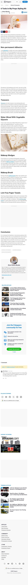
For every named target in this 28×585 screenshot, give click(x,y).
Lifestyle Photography (6, 252)
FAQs (2, 559)
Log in (14, 351)
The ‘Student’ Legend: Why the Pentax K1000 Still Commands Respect (17, 500)
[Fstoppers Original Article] (24, 12)
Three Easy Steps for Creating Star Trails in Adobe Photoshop (17, 303)
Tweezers (3, 103)
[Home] (7, 1)
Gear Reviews (4, 528)
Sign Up (25, 1)
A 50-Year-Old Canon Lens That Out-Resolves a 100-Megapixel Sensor (18, 488)
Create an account (10, 367)
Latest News (4, 526)
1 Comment (12, 12)
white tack (5, 50)
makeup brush (12, 175)
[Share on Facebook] (2, 32)
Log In (20, 1)
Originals (7, 5)
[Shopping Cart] (17, 1)
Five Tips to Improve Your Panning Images (18, 510)
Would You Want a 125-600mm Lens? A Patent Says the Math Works (18, 494)
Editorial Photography (15, 5)
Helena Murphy (6, 11)
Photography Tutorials (6, 546)
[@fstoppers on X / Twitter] (13, 397)
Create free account (14, 349)
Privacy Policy (10, 572)
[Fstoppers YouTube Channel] (6, 397)
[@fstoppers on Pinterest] (17, 397)
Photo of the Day (5, 537)
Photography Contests (6, 541)
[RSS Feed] (21, 397)
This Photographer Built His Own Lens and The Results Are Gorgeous (17, 299)
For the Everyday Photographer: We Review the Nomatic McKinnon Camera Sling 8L (17, 294)
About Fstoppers (5, 553)
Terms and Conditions (17, 572)
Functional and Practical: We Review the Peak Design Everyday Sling (18, 315)
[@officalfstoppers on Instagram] (2, 397)
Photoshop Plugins (5, 548)
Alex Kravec (5, 371)
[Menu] (1, 2)
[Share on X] (4, 32)
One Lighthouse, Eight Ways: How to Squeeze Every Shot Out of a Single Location (18, 506)
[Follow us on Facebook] (9, 397)
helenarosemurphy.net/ (6, 275)
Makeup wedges (10, 161)
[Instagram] (3, 277)
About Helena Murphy (14, 265)
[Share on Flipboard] (6, 32)
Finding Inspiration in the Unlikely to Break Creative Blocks (18, 309)
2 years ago (10, 371)
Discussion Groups (5, 539)
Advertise (3, 557)
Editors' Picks (4, 535)
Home (2, 5)
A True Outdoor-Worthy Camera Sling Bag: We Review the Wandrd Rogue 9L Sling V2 (18, 289)
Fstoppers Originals (17, 250)
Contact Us (4, 555)
